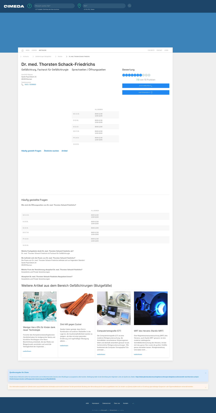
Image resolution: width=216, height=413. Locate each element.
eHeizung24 (104, 410)
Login (166, 50)
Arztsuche (42, 50)
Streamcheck (113, 410)
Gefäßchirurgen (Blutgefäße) (43, 56)
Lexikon (34, 50)
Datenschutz (106, 403)
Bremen (60, 56)
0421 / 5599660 (30, 84)
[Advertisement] (108, 30)
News (27, 50)
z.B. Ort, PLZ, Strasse (89, 9)
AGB (87, 403)
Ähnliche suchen (51, 151)
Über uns (117, 403)
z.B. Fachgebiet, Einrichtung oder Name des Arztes (47, 9)
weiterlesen (27, 351)
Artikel (65, 151)
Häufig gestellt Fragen (31, 151)
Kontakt (159, 50)
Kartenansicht (145, 92)
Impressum (95, 403)
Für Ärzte (151, 50)
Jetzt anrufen (144, 86)
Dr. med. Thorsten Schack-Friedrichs (79, 56)
